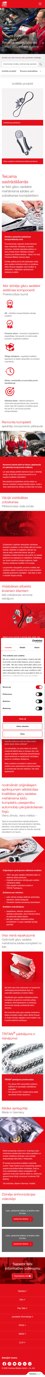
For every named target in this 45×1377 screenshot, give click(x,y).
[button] (4, 71)
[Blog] (30, 1364)
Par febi (21, 1308)
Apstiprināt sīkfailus (21, 1219)
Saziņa (21, 1291)
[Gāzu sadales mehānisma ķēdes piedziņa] (22, 143)
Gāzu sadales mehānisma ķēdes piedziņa (20, 161)
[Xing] (19, 1364)
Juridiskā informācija (21, 1317)
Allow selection (22, 726)
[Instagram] (9, 1364)
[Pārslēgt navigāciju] (40, 4)
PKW (21, 1325)
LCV (21, 1342)
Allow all (22, 719)
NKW (21, 1334)
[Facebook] (4, 1364)
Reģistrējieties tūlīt (21, 1276)
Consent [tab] (8, 647)
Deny (22, 734)
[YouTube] (14, 1364)
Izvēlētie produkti (9, 71)
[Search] (40, 64)
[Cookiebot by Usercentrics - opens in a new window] (32, 641)
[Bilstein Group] (35, 1374)
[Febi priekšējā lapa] (5, 4)
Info (21, 1299)
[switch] (39, 694)
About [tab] (36, 647)
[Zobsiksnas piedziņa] (22, 104)
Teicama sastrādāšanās (30, 71)
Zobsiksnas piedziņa (11, 123)
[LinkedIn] (25, 1364)
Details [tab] (22, 647)
